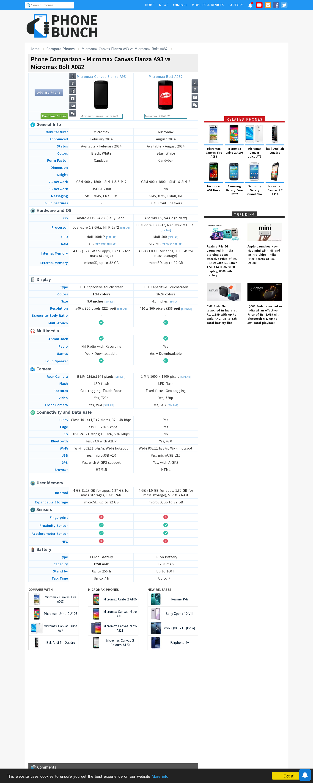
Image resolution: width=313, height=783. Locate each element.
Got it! (288, 776)
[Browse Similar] (105, 244)
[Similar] (125, 227)
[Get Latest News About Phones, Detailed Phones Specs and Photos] (38, 26)
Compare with (40, 589)
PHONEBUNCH (74, 26)
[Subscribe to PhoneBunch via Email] (268, 5)
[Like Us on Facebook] (276, 5)
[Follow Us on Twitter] (284, 5)
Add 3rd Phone (48, 92)
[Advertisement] (204, 26)
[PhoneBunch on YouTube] (259, 6)
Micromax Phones (103, 589)
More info (160, 776)
